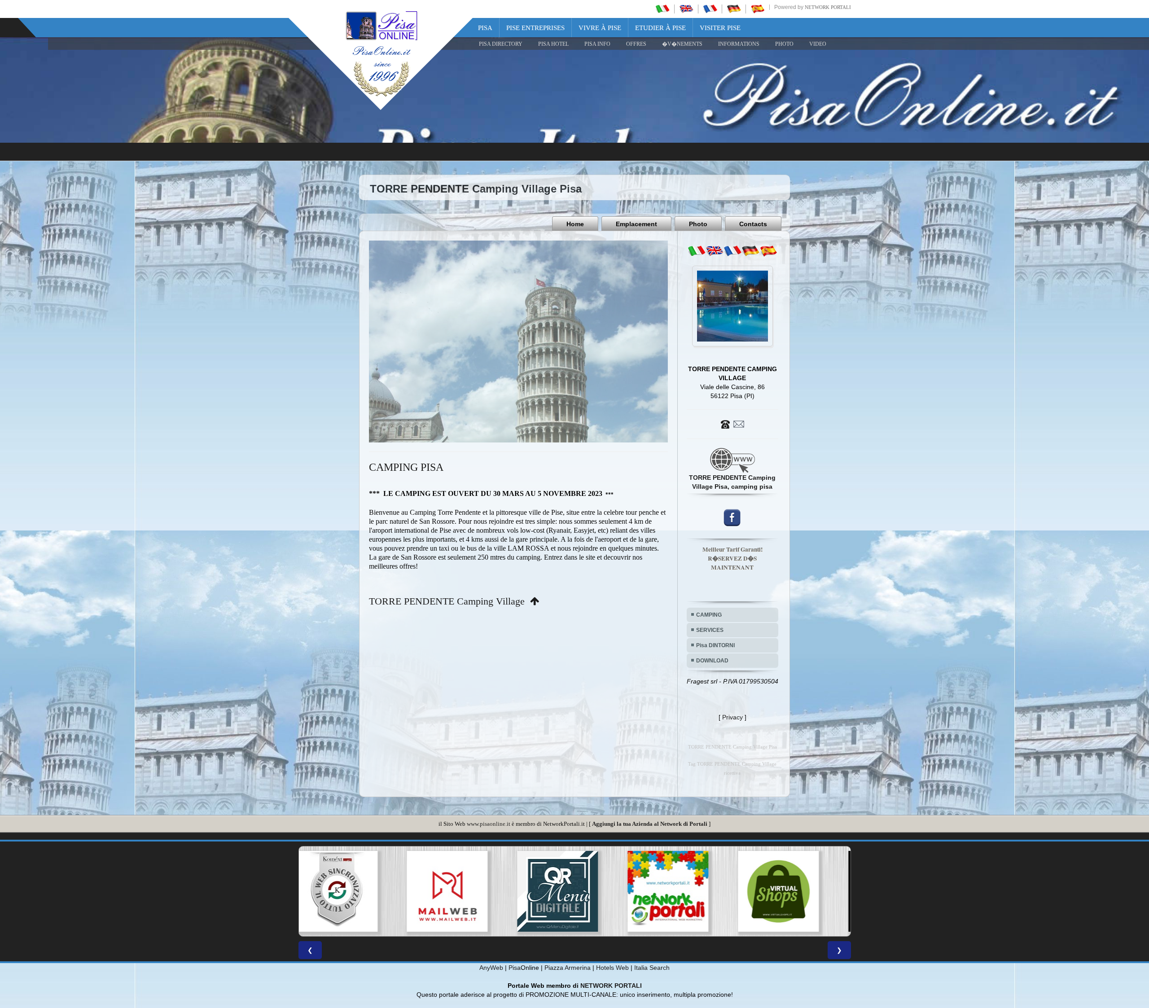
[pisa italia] (662, 8)
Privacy (732, 717)
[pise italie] (710, 8)
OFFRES (636, 44)
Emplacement (636, 224)
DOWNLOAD (712, 660)
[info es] (768, 251)
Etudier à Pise (660, 27)
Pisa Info (597, 44)
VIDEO (817, 44)
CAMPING (709, 615)
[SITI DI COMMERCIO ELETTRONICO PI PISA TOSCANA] (574, 891)
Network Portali (828, 7)
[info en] (715, 251)
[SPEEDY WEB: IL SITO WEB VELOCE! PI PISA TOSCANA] (795, 891)
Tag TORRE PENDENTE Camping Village (732, 764)
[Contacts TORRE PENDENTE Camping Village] (732, 423)
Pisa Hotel (553, 44)
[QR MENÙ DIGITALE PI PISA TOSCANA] (353, 891)
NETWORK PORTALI (611, 985)
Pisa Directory (500, 44)
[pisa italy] (686, 8)
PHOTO (784, 44)
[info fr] (732, 251)
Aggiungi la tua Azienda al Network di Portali (649, 823)
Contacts (753, 224)
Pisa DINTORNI (715, 645)
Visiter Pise (720, 27)
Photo (698, 224)
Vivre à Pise (600, 27)
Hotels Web (612, 967)
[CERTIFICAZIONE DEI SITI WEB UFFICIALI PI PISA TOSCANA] (685, 891)
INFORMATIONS (738, 44)
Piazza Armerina (567, 967)
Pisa (485, 27)
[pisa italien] (734, 8)
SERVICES (710, 630)
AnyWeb (491, 967)
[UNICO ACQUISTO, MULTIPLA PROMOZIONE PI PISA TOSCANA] (464, 891)
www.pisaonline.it (488, 823)
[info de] (750, 251)
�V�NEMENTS (682, 44)
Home (575, 224)
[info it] (697, 251)
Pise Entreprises (535, 27)
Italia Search (652, 967)
